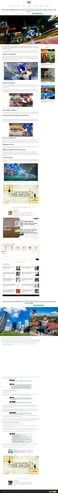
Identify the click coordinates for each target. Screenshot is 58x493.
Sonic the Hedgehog (23, 207)
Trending (20, 478)
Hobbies (28, 8)
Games (32, 8)
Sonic (30, 207)
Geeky (25, 8)
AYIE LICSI (18, 13)
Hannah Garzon (18, 305)
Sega (17, 207)
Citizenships (25, 478)
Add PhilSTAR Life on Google (36, 13)
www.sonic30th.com (26, 182)
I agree (50, 491)
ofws (17, 478)
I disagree (54, 491)
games (14, 207)
